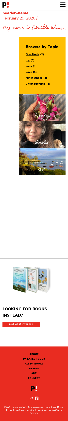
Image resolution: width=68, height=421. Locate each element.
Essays (34, 368)
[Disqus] (34, 216)
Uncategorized (36, 84)
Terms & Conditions (54, 407)
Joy (28, 60)
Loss (29, 66)
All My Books (34, 363)
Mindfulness (34, 78)
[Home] (5, 5)
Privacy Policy (12, 410)
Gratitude (32, 54)
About (34, 354)
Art (34, 373)
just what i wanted (21, 324)
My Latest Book (34, 359)
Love (29, 72)
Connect (34, 378)
